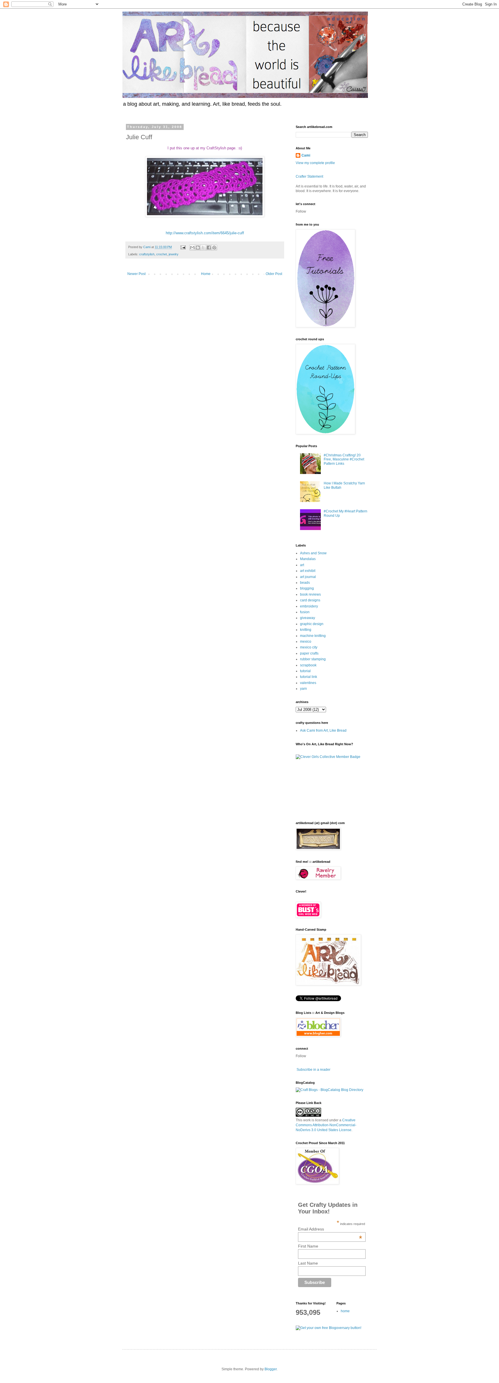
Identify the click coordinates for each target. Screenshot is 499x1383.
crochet (161, 254)
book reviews (310, 594)
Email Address (330, 1229)
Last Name (308, 1263)
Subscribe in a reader (313, 1070)
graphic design (311, 624)
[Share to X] (203, 247)
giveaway (307, 618)
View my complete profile (315, 163)
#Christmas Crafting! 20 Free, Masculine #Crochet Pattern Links (344, 459)
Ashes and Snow (313, 553)
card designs (310, 600)
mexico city (308, 647)
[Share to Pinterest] (214, 247)
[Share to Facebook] (209, 247)
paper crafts (309, 653)
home (345, 1311)
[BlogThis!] (198, 247)
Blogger (271, 1369)
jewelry (173, 254)
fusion (305, 612)
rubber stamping (313, 659)
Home (206, 274)
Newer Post (136, 274)
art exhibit (307, 571)
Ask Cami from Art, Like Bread (323, 730)
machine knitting (313, 636)
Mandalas (308, 559)
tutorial (305, 671)
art (302, 565)
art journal (308, 577)
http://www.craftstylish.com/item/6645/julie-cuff (205, 233)
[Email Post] (183, 247)
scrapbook (308, 665)
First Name (308, 1246)
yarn (303, 689)
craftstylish (146, 254)
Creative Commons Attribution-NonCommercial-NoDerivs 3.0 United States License (326, 1125)
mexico (305, 642)
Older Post (274, 274)
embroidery (309, 606)
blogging (307, 588)
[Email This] (192, 247)
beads (305, 583)
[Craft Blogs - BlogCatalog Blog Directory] (329, 1090)
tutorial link (308, 677)
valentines (308, 683)
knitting (305, 630)
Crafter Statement (309, 176)
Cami (305, 155)
